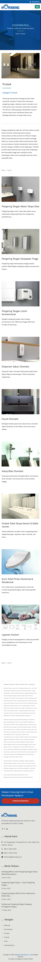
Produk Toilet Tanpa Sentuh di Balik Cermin (20, 525)
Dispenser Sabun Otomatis (15, 366)
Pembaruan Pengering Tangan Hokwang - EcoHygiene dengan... (16, 905)
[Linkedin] (7, 829)
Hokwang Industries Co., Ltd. (23, 955)
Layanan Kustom (10, 634)
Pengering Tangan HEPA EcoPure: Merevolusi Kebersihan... (18, 894)
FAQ (5, 941)
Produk (23, 34)
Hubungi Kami (29, 777)
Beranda (7, 925)
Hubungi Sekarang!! (20, 801)
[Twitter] (4, 829)
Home (18, 34)
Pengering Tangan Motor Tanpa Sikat (20, 206)
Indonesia (36, 2)
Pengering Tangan (8, 777)
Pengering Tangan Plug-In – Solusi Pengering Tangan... (18, 883)
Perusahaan (8, 929)
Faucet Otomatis (10, 418)
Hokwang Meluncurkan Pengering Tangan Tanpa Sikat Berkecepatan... (19, 873)
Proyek (6, 937)
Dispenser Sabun (23, 774)
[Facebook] (2, 829)
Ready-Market (28, 959)
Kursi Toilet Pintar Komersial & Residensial (17, 580)
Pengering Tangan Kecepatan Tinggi (20, 258)
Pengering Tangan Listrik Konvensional (14, 312)
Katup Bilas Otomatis (12, 471)
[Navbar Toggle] (37, 6)
